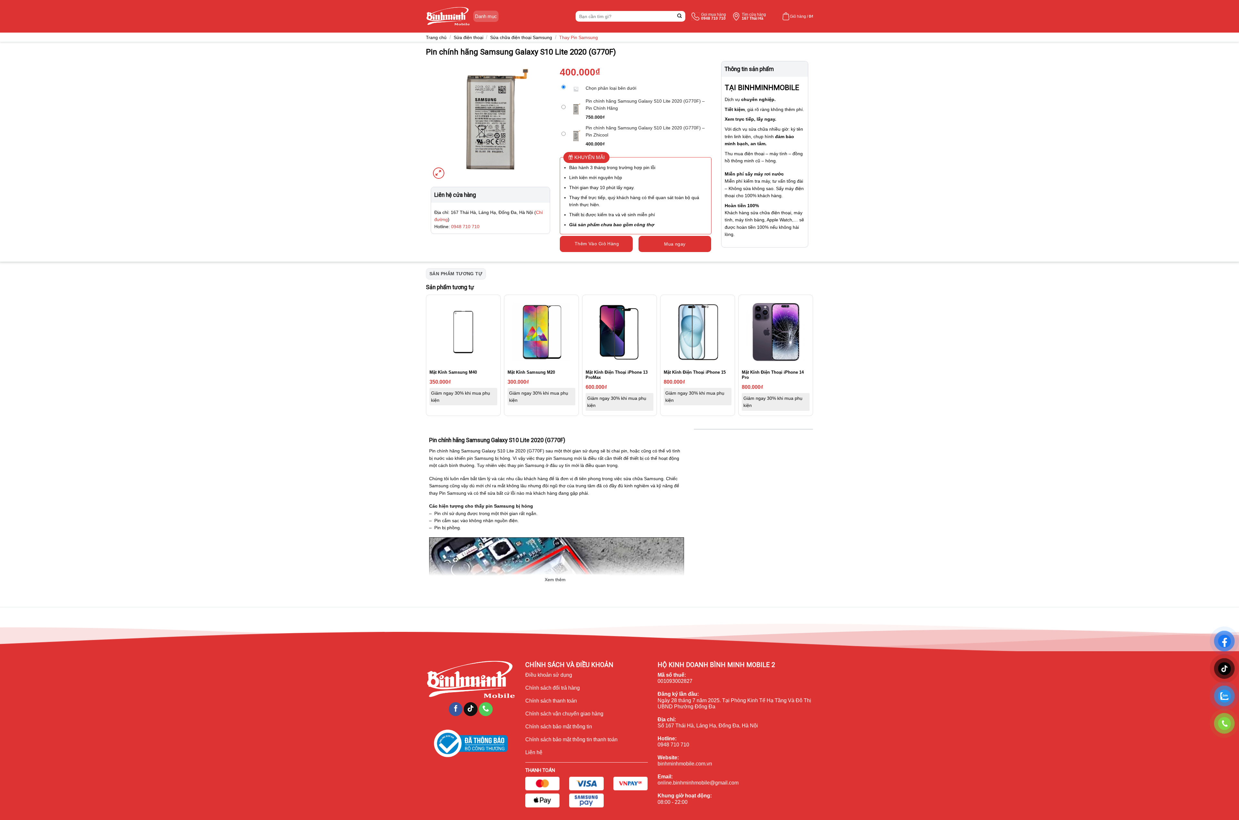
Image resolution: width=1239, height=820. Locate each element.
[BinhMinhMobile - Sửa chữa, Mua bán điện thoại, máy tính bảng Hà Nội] (448, 16)
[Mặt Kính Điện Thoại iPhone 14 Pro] (776, 332)
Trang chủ (436, 37)
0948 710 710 (465, 226)
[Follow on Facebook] (456, 709)
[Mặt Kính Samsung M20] (541, 332)
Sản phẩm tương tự (455, 273)
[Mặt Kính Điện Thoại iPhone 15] (698, 332)
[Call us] (486, 709)
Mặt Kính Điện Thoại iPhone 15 (695, 372)
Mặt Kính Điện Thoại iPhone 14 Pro (773, 375)
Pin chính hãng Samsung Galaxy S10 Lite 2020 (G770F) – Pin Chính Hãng (645, 104)
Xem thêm (555, 579)
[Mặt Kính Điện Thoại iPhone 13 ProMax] (619, 332)
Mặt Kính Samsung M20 (531, 372)
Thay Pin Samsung (578, 37)
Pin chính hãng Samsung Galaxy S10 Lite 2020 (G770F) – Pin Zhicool (645, 131)
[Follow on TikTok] (471, 709)
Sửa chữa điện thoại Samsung (521, 37)
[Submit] (679, 16)
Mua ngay (674, 244)
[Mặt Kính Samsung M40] (463, 332)
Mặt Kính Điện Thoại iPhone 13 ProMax (617, 375)
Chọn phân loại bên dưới (611, 88)
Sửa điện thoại (468, 37)
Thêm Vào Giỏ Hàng (597, 243)
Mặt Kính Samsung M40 (453, 372)
